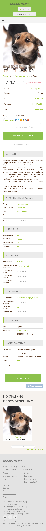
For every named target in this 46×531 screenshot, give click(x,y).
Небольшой (37, 104)
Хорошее (20, 239)
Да (18, 235)
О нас (26, 473)
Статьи (6, 488)
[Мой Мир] (23, 120)
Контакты (28, 476)
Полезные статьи (8, 491)
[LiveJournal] (26, 120)
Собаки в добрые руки (10, 476)
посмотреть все (34, 449)
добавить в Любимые (34, 83)
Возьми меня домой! (23, 135)
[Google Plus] (28, 120)
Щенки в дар (11, 504)
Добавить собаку (25, 14)
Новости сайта (30, 479)
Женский (39, 98)
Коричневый (22, 211)
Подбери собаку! (16, 3)
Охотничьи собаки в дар (16, 511)
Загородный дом (32, 298)
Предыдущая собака (24, 127)
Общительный (23, 266)
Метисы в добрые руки (15, 509)
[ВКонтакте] (16, 120)
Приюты (6, 485)
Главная (6, 473)
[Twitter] (18, 120)
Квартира (21, 298)
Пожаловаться (35, 386)
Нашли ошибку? (30, 482)
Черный (20, 216)
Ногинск (20, 360)
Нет (18, 242)
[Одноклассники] (21, 120)
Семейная (38, 109)
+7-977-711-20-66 (24, 330)
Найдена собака (8, 479)
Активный (21, 262)
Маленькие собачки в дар (16, 502)
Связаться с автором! (23, 377)
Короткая (21, 208)
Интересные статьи (9, 494)
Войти (25, 9)
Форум (5, 497)
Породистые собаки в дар (16, 506)
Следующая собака (21, 144)
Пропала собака (8, 482)
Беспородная (37, 88)
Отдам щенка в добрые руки (17, 514)
